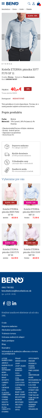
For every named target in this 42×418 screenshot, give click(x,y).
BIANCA (5, 375)
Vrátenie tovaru (9, 333)
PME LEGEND (33, 370)
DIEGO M (5, 405)
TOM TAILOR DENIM (33, 399)
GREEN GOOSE (20, 361)
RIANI (30, 377)
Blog (4, 344)
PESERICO (32, 363)
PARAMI (31, 361)
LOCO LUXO (19, 382)
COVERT (5, 399)
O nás (4, 322)
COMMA (5, 397)
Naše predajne (8, 340)
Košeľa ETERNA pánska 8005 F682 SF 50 (10, 212)
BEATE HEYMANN (6, 369)
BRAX (4, 377)
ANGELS (5, 363)
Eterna (14, 9)
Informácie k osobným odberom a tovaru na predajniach (20, 352)
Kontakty (6, 348)
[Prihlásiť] (33, 3)
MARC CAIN (19, 392)
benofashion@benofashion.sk (16, 290)
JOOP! (17, 363)
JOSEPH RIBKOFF (18, 369)
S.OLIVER (32, 385)
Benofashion (6, 9)
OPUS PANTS (33, 358)
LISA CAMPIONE (19, 379)
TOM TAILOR (33, 395)
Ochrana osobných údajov (13, 337)
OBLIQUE (19, 405)
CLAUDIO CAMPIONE (6, 394)
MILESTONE (20, 397)
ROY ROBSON (33, 382)
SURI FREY (32, 393)
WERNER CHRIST (32, 406)
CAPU (4, 385)
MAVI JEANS (20, 394)
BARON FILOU (7, 365)
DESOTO (5, 402)
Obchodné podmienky (11, 330)
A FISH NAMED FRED (7, 359)
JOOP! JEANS (20, 366)
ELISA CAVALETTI (6, 408)
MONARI (18, 399)
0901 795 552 (8, 287)
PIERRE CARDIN (31, 367)
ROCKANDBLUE (34, 380)
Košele (21, 9)
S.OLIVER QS (33, 388)
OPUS (17, 410)
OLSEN (18, 407)
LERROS (18, 375)
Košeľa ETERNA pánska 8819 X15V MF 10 (31, 212)
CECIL (4, 390)
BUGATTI (5, 380)
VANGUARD (33, 402)
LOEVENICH (20, 385)
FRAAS (17, 358)
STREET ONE (33, 390)
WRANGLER (33, 409)
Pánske (29, 9)
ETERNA (5, 412)
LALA (17, 373)
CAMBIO (5, 382)
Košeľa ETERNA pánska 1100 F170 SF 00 (10, 252)
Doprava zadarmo (9, 326)
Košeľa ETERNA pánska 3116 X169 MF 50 (31, 252)
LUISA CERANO (18, 389)
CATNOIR (5, 388)
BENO (4, 372)
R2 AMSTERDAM (33, 374)
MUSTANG (19, 402)
